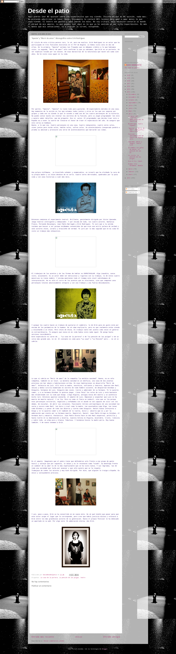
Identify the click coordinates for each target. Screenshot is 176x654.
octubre (132, 100)
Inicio (78, 636)
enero (131, 174)
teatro (82, 577)
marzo (131, 169)
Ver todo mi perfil (132, 68)
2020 (129, 75)
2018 (129, 81)
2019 (129, 78)
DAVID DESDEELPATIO (134, 65)
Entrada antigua (111, 636)
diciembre (133, 94)
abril (131, 114)
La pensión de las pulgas (69, 577)
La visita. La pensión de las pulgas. (134, 156)
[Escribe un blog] (72, 575)
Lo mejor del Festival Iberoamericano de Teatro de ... (136, 118)
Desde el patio (48, 10)
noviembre (133, 97)
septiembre (133, 103)
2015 (129, 89)
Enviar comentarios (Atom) (54, 641)
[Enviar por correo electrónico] (70, 575)
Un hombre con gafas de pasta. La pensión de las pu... (136, 150)
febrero (132, 172)
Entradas (130, 189)
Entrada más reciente (42, 636)
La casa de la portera (49, 577)
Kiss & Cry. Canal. (135, 161)
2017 (129, 83)
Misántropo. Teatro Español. (135, 124)
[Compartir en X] (74, 575)
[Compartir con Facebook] (76, 575)
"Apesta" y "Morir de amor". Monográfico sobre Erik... (136, 129)
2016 (129, 86)
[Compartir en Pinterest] (78, 575)
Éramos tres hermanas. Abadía (135, 164)
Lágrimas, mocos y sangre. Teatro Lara (135, 143)
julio (131, 105)
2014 (129, 92)
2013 (129, 178)
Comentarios (132, 192)
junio (131, 108)
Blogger (105, 649)
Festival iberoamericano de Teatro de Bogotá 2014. (136, 136)
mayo (131, 111)
